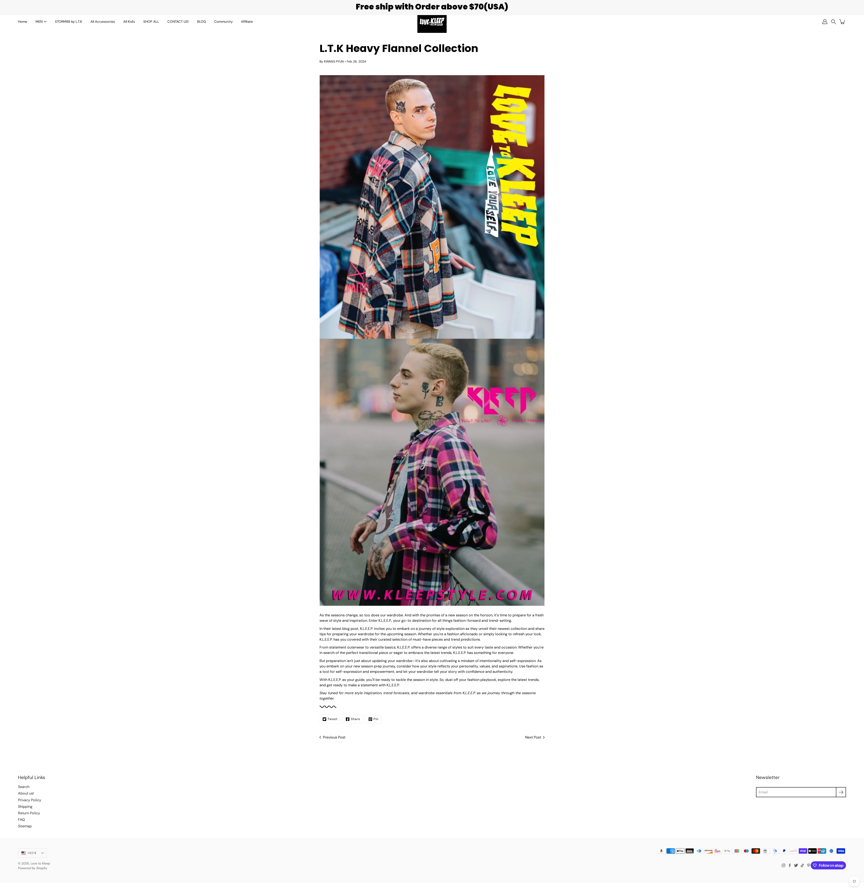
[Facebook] (790, 865)
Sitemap (25, 826)
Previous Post (334, 737)
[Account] (824, 21)
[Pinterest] (809, 865)
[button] (833, 21)
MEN (39, 21)
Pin (376, 719)
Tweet (333, 719)
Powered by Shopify (32, 868)
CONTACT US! (178, 21)
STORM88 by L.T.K (68, 21)
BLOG (201, 21)
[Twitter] (796, 865)
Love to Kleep (40, 863)
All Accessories (102, 21)
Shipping (25, 806)
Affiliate (247, 21)
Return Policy (29, 813)
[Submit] (841, 792)
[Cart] (842, 21)
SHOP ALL (151, 21)
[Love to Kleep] (432, 21)
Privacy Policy (29, 800)
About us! (26, 793)
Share (355, 719)
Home (22, 21)
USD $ (32, 853)
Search (23, 786)
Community (223, 21)
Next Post (533, 737)
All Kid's (129, 21)
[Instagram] (783, 865)
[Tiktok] (802, 865)
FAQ (21, 819)
